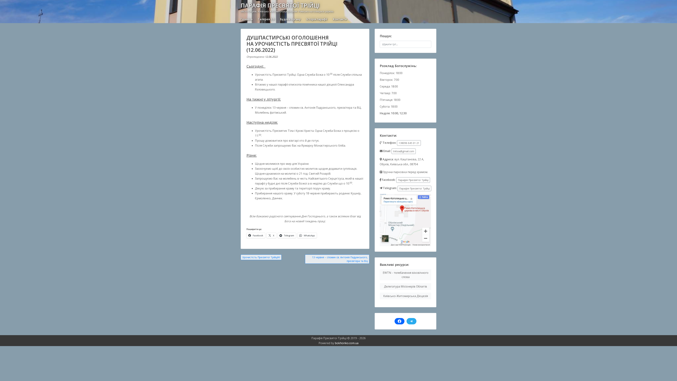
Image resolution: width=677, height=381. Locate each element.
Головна (246, 19)
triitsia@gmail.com (403, 151)
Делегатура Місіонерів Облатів (405, 286)
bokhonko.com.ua (346, 343)
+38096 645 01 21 (409, 143)
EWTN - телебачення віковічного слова (405, 275)
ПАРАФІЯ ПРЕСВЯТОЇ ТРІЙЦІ (280, 5)
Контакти (340, 19)
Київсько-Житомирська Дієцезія (405, 296)
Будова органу (290, 19)
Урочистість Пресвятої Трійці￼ (261, 257)
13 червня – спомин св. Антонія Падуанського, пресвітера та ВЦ (340, 259)
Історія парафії (316, 19)
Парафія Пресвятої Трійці (413, 180)
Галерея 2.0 (266, 19)
